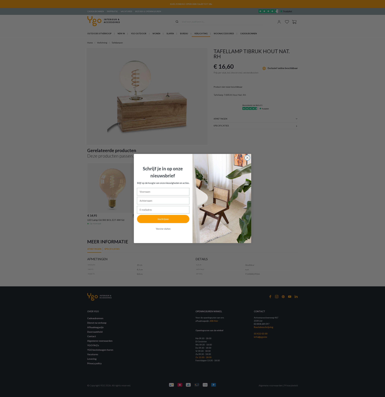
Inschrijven (163, 219)
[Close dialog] (247, 157)
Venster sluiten (163, 228)
